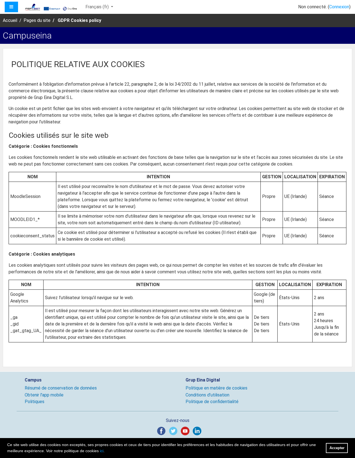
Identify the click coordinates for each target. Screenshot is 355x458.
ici (101, 451)
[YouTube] (186, 430)
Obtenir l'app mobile (44, 395)
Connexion (339, 6)
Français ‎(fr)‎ (97, 6)
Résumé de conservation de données (61, 388)
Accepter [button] (336, 448)
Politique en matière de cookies (216, 388)
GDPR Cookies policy (79, 20)
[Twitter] (174, 430)
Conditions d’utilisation (207, 395)
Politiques (34, 401)
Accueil (10, 20)
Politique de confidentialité (212, 401)
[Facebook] (162, 430)
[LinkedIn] (198, 430)
